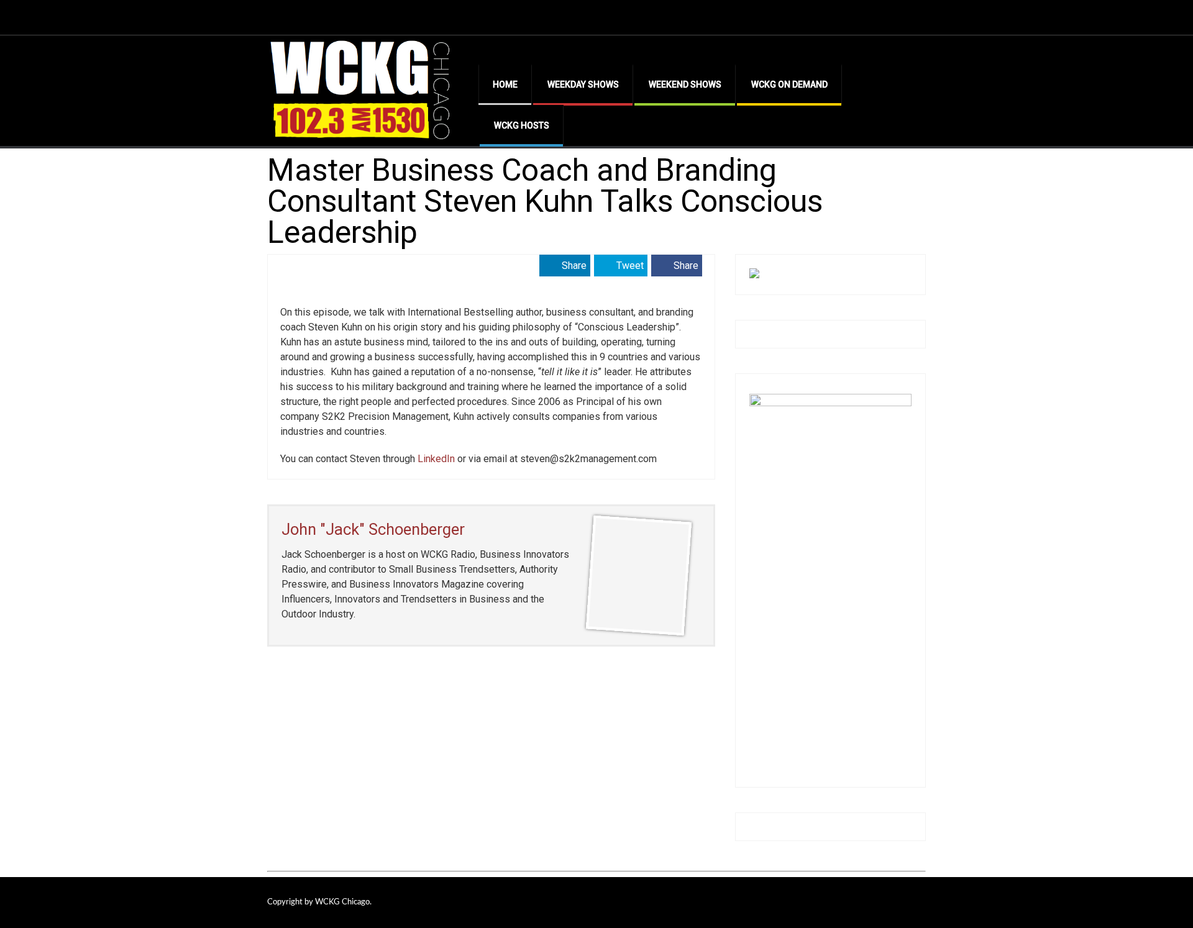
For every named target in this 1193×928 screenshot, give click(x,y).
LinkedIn (436, 459)
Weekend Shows (685, 84)
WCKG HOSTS (521, 125)
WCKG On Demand (789, 84)
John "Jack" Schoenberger (373, 529)
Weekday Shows (583, 84)
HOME (505, 84)
